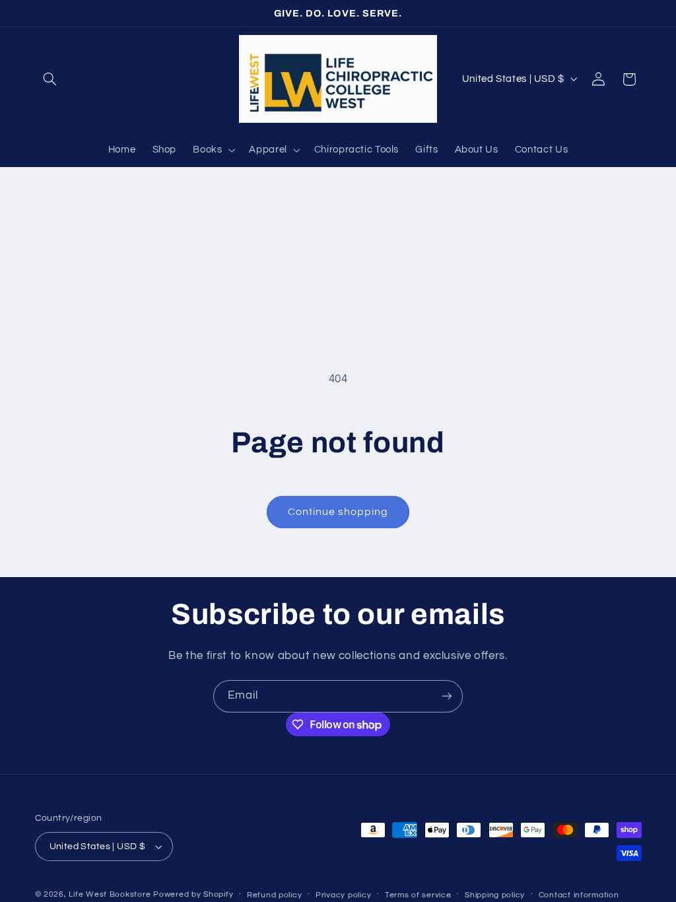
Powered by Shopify (193, 894)
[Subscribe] (447, 696)
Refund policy (274, 895)
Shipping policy (495, 895)
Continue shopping (338, 511)
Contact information (579, 895)
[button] (50, 79)
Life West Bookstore (110, 894)
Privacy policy (343, 895)
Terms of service (418, 895)
